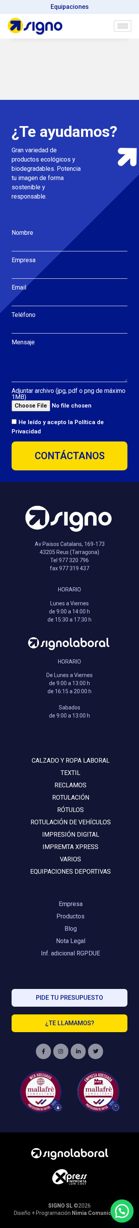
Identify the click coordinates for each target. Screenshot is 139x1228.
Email (19, 288)
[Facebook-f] (43, 1051)
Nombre (22, 233)
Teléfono (24, 315)
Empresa (24, 260)
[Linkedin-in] (78, 1051)
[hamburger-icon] (122, 26)
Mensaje (23, 342)
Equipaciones (70, 6)
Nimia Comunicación (98, 1213)
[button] (122, 1211)
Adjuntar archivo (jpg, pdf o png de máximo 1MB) (68, 394)
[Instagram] (60, 1051)
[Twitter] (95, 1051)
